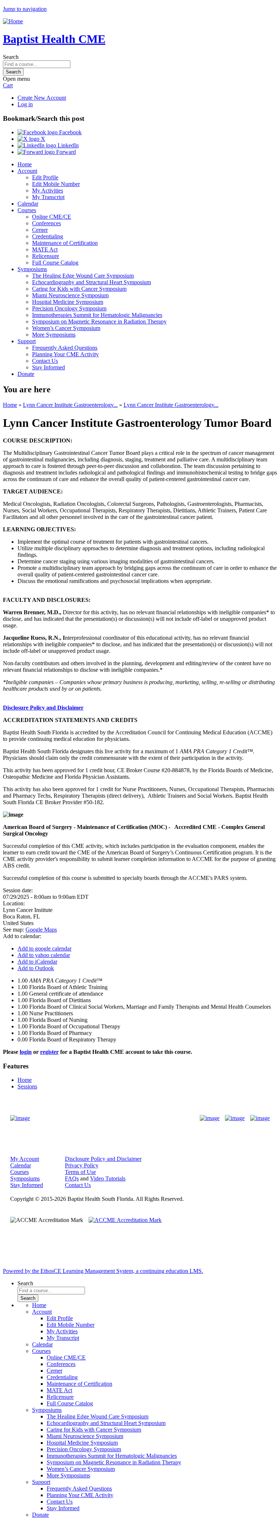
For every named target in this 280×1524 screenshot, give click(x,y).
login (26, 1052)
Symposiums (32, 269)
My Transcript (48, 197)
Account (27, 171)
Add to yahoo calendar (44, 955)
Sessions (27, 1086)
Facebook (70, 132)
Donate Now (117, 1118)
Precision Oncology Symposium (69, 308)
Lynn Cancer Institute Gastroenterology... (70, 405)
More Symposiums (53, 335)
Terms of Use (80, 1172)
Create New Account (42, 98)
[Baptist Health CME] (20, 1118)
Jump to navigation (25, 9)
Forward (65, 152)
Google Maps (41, 929)
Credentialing (47, 236)
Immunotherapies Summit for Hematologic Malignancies (97, 315)
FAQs (72, 1178)
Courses (27, 210)
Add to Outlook (36, 968)
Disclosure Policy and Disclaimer (43, 708)
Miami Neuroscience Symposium (70, 295)
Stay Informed (48, 367)
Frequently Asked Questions (64, 348)
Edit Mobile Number (56, 184)
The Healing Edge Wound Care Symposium (83, 276)
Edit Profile (45, 177)
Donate (26, 374)
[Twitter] (235, 1118)
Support (27, 341)
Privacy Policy (81, 1165)
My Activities (47, 190)
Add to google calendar (44, 948)
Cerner (40, 230)
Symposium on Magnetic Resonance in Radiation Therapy (99, 321)
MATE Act (45, 249)
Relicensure (45, 256)
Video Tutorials (107, 1178)
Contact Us (45, 361)
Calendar (28, 204)
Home (25, 164)
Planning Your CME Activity (65, 354)
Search (11, 57)
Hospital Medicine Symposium (67, 302)
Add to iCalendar (37, 962)
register (49, 1052)
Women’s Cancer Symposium (66, 328)
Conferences (46, 223)
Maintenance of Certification (65, 243)
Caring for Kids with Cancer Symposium (79, 289)
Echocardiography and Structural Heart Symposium (91, 282)
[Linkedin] (260, 1118)
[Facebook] (209, 1118)
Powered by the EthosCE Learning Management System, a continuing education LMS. (103, 1271)
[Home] (13, 21)
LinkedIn (67, 145)
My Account (24, 1159)
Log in (25, 104)
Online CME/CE (51, 217)
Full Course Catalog (55, 262)
